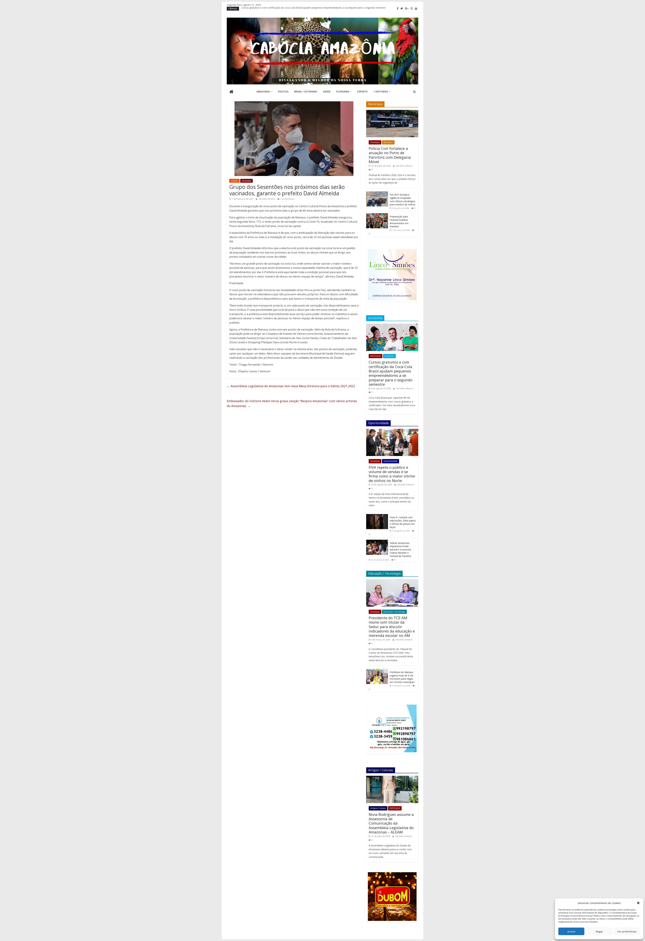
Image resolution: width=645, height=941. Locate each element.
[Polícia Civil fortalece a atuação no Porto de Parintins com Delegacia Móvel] (392, 111)
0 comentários (287, 198)
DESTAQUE (375, 356)
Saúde (327, 91)
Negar (599, 931)
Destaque (246, 180)
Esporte (362, 91)
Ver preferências (627, 931)
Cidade (234, 180)
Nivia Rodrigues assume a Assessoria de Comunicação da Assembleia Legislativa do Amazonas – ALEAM (391, 823)
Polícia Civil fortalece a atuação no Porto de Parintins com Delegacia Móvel (390, 155)
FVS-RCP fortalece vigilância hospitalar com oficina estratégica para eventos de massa (402, 199)
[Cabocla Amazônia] (231, 92)
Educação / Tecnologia (394, 611)
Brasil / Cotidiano (305, 91)
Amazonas (263, 91)
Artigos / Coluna (378, 808)
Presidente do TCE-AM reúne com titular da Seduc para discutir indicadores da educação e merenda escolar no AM (392, 626)
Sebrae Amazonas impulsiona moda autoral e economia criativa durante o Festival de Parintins (400, 549)
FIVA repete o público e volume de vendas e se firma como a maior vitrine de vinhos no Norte (392, 474)
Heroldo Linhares (267, 198)
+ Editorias (380, 91)
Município (388, 142)
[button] (638, 903)
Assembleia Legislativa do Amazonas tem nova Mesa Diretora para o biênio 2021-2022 (291, 386)
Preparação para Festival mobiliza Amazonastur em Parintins (399, 221)
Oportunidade (390, 461)
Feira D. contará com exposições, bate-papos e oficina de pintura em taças (403, 522)
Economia (342, 91)
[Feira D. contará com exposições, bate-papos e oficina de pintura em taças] (377, 515)
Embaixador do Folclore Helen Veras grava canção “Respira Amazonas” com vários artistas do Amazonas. (292, 403)
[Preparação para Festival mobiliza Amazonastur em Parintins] (377, 215)
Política (283, 91)
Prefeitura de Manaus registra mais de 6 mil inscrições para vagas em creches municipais (402, 677)
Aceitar (571, 931)
